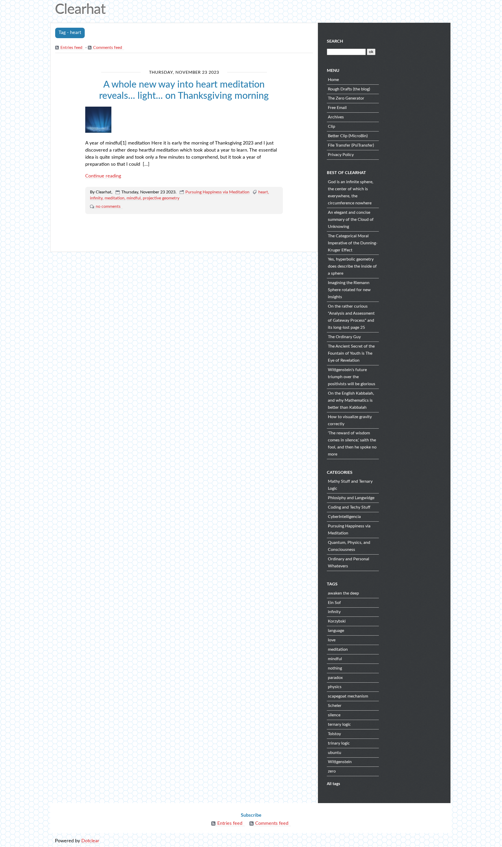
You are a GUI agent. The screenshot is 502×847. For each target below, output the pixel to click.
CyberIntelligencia (344, 517)
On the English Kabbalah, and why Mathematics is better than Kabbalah (351, 400)
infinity (96, 198)
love (331, 640)
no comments (108, 206)
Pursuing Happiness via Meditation (217, 192)
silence (334, 715)
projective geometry (161, 198)
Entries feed (71, 47)
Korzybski (337, 621)
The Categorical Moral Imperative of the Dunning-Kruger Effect (353, 243)
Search (335, 41)
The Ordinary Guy (344, 337)
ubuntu (334, 753)
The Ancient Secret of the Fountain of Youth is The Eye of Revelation (351, 353)
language (336, 631)
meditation (114, 198)
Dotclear (90, 841)
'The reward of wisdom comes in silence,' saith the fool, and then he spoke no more (352, 443)
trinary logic (339, 743)
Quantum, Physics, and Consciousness (349, 546)
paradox (335, 678)
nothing (335, 668)
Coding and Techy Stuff (349, 507)
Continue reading (103, 176)
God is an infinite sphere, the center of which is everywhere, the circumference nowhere (350, 192)
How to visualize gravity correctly (350, 420)
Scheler (334, 706)
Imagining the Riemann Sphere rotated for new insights (349, 290)
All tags (333, 784)
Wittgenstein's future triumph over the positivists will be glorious (351, 377)
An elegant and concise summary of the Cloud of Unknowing (351, 219)
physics (334, 687)
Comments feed (107, 47)
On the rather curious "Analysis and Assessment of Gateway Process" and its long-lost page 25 (351, 317)
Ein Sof (334, 603)
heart (263, 192)
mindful (134, 198)
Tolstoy (334, 734)
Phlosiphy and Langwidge (351, 498)
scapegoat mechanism (348, 696)
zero (332, 771)
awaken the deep (343, 593)
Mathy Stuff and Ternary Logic (350, 485)
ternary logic (339, 724)
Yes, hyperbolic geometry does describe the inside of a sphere (352, 266)
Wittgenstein (340, 762)
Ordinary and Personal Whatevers (348, 562)
